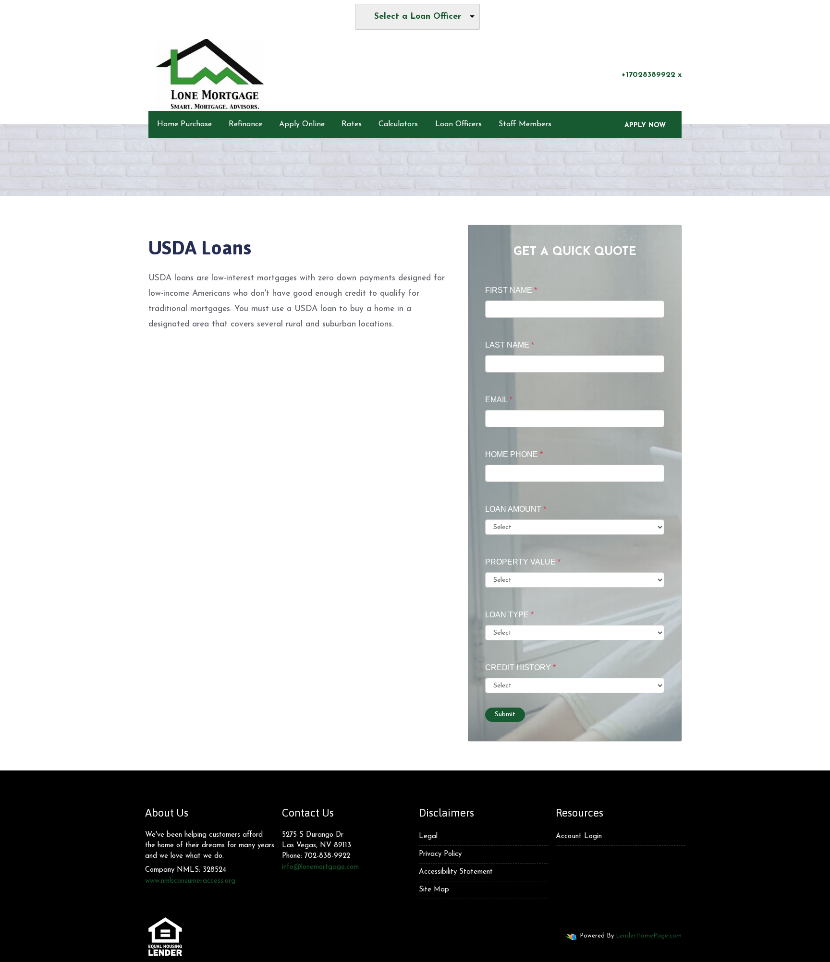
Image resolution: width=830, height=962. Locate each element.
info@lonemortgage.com (320, 867)
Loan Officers (458, 124)
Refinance (245, 124)
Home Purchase (184, 124)
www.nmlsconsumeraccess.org (190, 881)
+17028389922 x (652, 75)
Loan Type (509, 615)
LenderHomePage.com (649, 936)
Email (499, 400)
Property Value (523, 562)
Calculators (398, 124)
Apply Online (302, 124)
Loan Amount (515, 509)
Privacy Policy (440, 854)
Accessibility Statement (456, 872)
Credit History (520, 667)
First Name (511, 290)
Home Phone (514, 454)
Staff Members (525, 124)
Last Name (509, 345)
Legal (428, 836)
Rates (352, 124)
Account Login (579, 836)
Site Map (434, 889)
